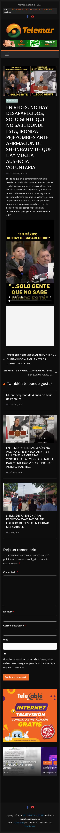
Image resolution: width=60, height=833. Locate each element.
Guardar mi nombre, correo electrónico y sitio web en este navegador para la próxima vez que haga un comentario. (29, 663)
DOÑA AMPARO (16, 767)
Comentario (10, 572)
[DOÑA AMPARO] (32, 748)
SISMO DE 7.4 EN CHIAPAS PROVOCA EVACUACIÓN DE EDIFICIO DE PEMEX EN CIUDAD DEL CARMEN (27, 521)
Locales (12, 763)
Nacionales (12, 101)
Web (5, 639)
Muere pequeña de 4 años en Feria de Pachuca (29, 397)
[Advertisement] (30, 326)
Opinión (22, 763)
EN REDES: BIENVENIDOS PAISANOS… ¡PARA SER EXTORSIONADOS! (28, 372)
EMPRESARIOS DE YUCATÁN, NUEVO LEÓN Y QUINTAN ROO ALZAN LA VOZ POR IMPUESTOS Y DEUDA (31, 359)
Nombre (8, 611)
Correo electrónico (14, 625)
